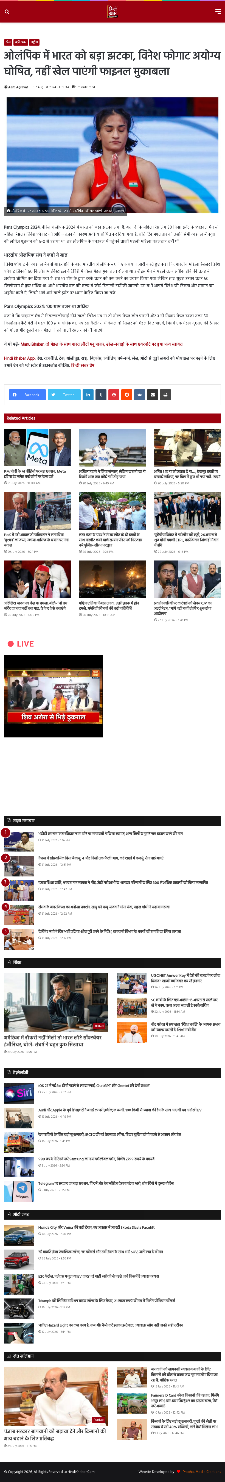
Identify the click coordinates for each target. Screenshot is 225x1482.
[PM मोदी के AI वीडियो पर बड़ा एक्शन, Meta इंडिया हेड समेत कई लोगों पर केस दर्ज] (37, 448)
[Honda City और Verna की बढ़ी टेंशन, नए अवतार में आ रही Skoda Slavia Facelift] (19, 1235)
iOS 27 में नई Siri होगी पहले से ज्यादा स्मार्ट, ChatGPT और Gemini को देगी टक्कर (94, 1086)
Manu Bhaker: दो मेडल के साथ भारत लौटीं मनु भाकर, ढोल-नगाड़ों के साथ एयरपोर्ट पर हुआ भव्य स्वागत (101, 344)
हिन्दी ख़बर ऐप (82, 365)
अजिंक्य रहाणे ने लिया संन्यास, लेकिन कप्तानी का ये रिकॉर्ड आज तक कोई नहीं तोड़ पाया (112, 474)
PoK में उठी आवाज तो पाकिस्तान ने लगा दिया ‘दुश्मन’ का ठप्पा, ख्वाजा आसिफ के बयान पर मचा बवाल (36, 540)
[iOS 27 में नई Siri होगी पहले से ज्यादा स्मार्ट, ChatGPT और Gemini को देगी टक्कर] (19, 1093)
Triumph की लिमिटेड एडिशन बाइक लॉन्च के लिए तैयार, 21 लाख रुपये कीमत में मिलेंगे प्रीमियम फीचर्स (106, 1301)
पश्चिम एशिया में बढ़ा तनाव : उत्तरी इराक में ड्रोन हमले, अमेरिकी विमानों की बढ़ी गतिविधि (109, 606)
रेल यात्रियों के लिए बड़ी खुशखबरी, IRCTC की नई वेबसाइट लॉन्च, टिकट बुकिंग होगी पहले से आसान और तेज (109, 1135)
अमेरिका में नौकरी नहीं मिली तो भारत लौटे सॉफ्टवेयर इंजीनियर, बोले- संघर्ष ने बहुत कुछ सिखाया (53, 1041)
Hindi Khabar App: (20, 358)
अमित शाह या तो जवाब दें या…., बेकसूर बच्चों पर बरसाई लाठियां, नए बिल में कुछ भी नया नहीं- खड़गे (187, 474)
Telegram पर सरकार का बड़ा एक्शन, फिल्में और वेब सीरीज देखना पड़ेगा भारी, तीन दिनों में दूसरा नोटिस (106, 1184)
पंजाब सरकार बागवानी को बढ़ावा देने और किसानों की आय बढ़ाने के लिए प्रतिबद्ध (55, 1435)
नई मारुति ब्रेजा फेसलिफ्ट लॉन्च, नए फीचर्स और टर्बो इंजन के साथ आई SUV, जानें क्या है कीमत (100, 1252)
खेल (8, 42)
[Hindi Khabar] (112, 12)
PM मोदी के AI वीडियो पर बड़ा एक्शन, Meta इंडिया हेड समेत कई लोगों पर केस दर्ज (35, 474)
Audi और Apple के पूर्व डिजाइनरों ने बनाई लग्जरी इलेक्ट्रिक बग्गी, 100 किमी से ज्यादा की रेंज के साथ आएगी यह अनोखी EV (120, 1110)
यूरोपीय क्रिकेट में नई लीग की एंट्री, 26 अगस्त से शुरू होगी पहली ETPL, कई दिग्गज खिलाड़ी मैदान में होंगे (186, 540)
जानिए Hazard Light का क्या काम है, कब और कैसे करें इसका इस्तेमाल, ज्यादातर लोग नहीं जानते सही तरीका (110, 1325)
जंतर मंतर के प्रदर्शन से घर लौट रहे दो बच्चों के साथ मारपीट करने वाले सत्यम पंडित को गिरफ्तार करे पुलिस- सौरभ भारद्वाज (110, 540)
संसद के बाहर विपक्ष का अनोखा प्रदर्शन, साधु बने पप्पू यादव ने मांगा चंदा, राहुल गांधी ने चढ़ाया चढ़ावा (104, 907)
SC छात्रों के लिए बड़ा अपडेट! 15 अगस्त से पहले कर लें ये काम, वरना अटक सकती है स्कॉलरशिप (184, 1003)
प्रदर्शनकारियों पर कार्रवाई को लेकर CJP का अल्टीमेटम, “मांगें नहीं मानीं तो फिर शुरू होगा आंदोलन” (183, 608)
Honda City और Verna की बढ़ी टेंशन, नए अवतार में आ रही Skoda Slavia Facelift (96, 1228)
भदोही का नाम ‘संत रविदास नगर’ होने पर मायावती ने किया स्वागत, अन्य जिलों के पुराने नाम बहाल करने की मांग (110, 834)
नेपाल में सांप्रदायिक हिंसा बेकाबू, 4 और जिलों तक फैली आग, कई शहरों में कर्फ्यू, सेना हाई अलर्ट (101, 858)
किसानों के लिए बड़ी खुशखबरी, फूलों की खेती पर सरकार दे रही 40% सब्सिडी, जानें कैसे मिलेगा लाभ (184, 1424)
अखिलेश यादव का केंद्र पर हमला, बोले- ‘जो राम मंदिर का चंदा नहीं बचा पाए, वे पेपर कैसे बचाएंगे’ (35, 606)
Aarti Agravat (18, 87)
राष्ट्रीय (34, 42)
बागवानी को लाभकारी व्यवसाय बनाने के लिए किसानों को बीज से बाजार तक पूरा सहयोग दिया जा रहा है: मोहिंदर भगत (184, 1374)
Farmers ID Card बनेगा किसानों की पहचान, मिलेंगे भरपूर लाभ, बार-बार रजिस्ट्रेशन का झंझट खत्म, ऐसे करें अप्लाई (185, 1400)
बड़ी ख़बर (20, 42)
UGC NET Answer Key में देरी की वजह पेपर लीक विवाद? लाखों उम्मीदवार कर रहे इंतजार (185, 978)
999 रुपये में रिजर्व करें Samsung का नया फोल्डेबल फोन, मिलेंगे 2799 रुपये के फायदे (96, 1159)
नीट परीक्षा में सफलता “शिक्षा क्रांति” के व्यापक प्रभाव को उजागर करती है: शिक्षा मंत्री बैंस (185, 1027)
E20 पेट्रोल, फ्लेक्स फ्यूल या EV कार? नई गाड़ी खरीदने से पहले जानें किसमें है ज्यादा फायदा (98, 1276)
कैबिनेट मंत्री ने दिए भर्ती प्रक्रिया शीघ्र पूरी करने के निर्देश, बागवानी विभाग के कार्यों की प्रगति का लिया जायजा (109, 932)
